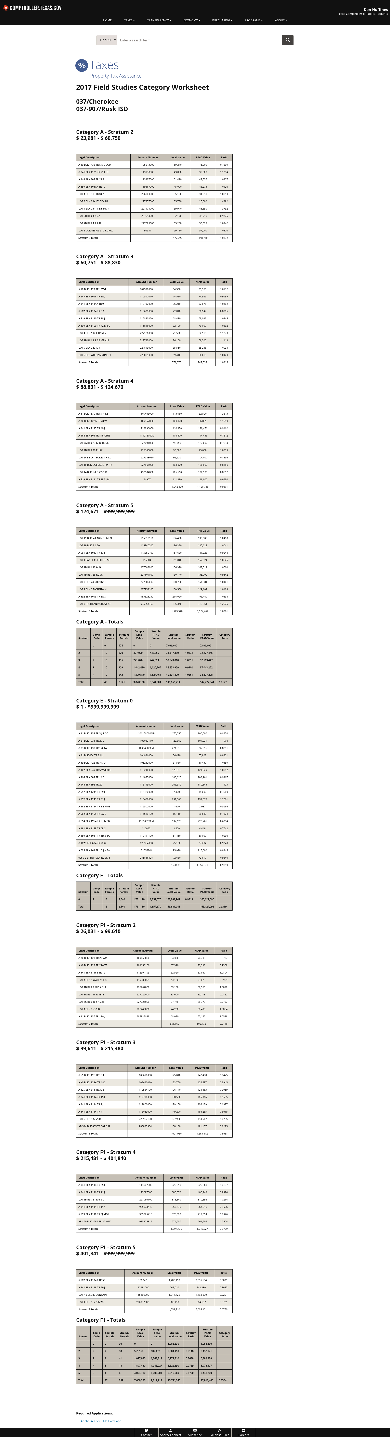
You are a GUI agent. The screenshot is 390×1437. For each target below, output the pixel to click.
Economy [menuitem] (190, 20)
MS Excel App (112, 1421)
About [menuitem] (280, 20)
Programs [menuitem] (252, 20)
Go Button (288, 40)
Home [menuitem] (107, 20)
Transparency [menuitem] (158, 20)
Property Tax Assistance (116, 75)
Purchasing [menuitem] (221, 20)
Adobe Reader (90, 1421)
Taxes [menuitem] (128, 20)
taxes (103, 64)
